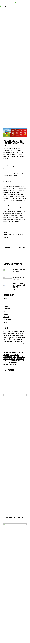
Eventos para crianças (19, 343)
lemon (20, 349)
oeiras (14, 357)
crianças (19, 339)
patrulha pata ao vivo (9, 359)
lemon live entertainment (10, 351)
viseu (14, 364)
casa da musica (19, 335)
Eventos (10, 234)
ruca (4, 362)
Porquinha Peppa (15, 360)
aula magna (11, 333)
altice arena (6, 331)
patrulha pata (21, 357)
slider (5, 322)
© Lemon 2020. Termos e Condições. (15, 517)
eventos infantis (7, 343)
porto (23, 360)
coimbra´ (5, 337)
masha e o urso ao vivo (18, 353)
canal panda (11, 335)
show (8, 362)
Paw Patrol (20, 234)
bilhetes (17, 333)
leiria (16, 349)
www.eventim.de (20, 200)
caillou (5, 335)
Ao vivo (5, 333)
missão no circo (7, 357)
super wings (13, 362)
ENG (5, 234)
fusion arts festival (8, 349)
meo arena (6, 355)
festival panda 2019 (17, 345)
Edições (5, 298)
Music (4, 311)
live (23, 351)
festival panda (7, 345)
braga (21, 333)
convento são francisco (9, 339)
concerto (11, 337)
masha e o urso (7, 353)
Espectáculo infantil (9, 341)
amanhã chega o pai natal (17, 331)
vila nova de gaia (7, 364)
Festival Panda (7, 309)
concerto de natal (20, 337)
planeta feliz (6, 360)
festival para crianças (9, 347)
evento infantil (19, 341)
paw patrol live (20, 359)
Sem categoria (7, 319)
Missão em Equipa (14, 355)
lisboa (19, 351)
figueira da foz (20, 347)
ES (7, 234)
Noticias (15, 234)
